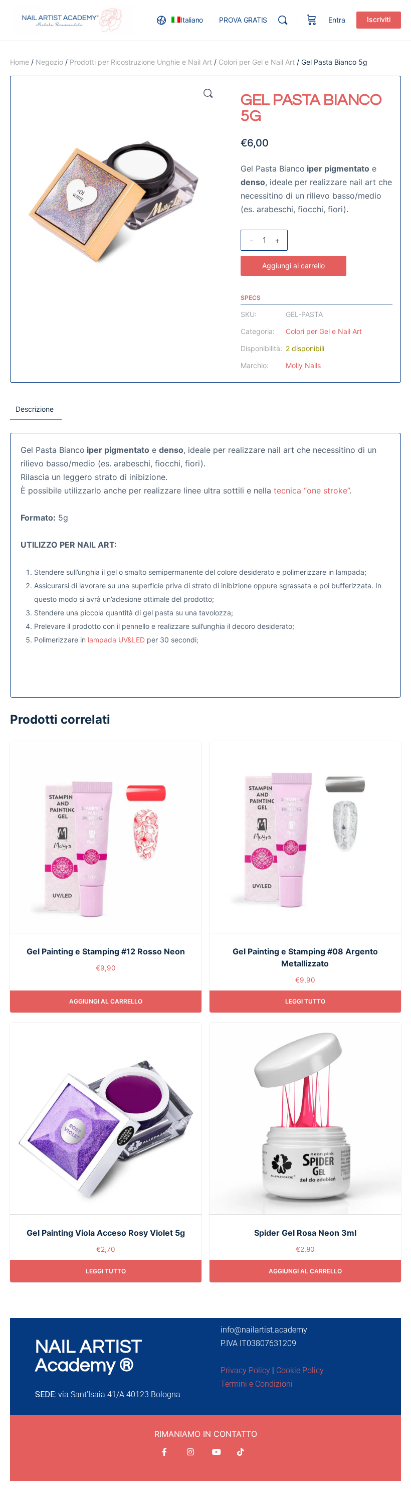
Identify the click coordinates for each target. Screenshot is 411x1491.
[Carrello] (311, 20)
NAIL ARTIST (88, 1347)
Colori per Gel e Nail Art (257, 62)
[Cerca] (283, 20)
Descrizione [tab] (35, 409)
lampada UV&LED (116, 639)
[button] (208, 93)
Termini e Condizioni (257, 1384)
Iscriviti (378, 19)
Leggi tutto (305, 1001)
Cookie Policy (300, 1370)
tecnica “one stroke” (311, 490)
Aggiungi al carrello (293, 265)
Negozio (49, 62)
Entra (336, 20)
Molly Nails (303, 365)
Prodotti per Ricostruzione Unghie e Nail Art (141, 62)
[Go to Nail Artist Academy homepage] (72, 19)
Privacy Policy (245, 1370)
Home (19, 62)
